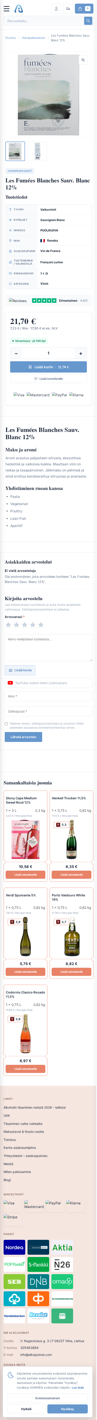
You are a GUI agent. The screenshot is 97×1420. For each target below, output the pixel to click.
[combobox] (43, 21)
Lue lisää (78, 1387)
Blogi (7, 1180)
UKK (7, 1115)
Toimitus (10, 1140)
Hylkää (26, 1409)
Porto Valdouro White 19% (68, 897)
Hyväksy (67, 1409)
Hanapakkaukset (33, 38)
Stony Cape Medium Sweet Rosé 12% (21, 800)
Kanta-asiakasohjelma (20, 1148)
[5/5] (40, 624)
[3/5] (24, 624)
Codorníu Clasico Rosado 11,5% (25, 994)
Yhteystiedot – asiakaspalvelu (25, 1156)
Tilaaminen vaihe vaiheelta (23, 1124)
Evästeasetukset (47, 1398)
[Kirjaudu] (56, 9)
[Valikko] (9, 9)
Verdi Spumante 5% (21, 895)
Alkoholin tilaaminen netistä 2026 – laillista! (35, 1107)
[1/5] (8, 624)
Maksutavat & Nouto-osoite (24, 1131)
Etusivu (10, 38)
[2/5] (16, 624)
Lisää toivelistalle (51, 378)
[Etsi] (88, 21)
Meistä (8, 1164)
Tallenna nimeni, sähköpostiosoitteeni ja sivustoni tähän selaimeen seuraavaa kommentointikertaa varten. (46, 725)
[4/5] (32, 624)
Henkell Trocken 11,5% (69, 798)
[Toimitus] (68, 9)
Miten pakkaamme (17, 1172)
